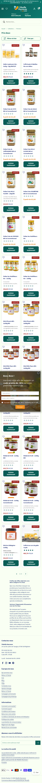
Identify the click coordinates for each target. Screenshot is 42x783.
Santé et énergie (6, 689)
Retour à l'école (6, 675)
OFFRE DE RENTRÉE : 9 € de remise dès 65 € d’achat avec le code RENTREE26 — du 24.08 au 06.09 (21, 2)
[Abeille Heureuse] (20, 9)
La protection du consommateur (11, 722)
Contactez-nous (6, 686)
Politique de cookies (8, 719)
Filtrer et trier (12, 38)
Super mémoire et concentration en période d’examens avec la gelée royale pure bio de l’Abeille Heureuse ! (20, 759)
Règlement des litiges (8, 725)
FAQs (3, 683)
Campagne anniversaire (9, 694)
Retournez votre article (8, 714)
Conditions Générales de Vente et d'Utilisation (15, 717)
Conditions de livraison (8, 711)
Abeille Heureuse (20, 778)
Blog (3, 681)
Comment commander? (9, 706)
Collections (11, 29)
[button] (38, 9)
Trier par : (30, 38)
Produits (4, 762)
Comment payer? (7, 709)
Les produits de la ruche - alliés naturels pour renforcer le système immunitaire (19, 754)
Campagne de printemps (9, 697)
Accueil (3, 29)
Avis (3, 678)
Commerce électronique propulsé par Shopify (15, 780)
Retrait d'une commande (9, 727)
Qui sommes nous (7, 673)
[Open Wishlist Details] (7, 9)
